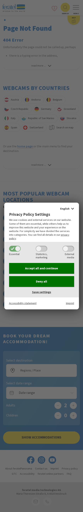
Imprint (70, 303)
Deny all (41, 281)
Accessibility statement (22, 303)
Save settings (41, 292)
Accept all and (41, 268)
